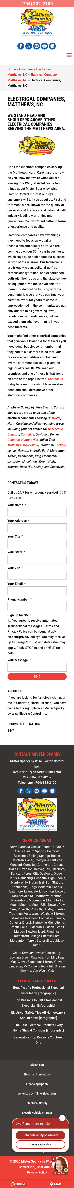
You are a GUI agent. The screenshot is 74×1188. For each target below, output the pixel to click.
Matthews (14, 445)
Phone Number (19, 599)
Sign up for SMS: (19, 615)
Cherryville (55, 429)
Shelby (48, 909)
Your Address (18, 521)
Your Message (19, 660)
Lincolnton (46, 891)
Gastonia (13, 440)
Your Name (16, 505)
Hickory (60, 445)
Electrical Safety (37, 1103)
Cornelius (27, 434)
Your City (15, 536)
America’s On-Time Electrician (37, 1093)
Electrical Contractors (37, 1074)
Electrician (37, 1064)
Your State (16, 552)
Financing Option (37, 1084)
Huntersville (29, 440)
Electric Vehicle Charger (37, 1112)
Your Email (16, 584)
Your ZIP (15, 568)
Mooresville (30, 445)
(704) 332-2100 (37, 3)
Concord (13, 434)
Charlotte (54, 418)
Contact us (55, 379)
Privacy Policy (37, 1172)
